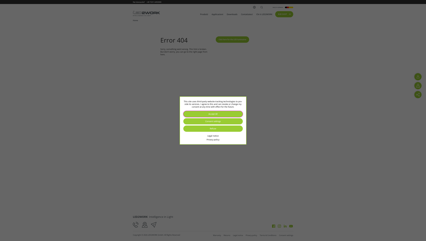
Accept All (213, 114)
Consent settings (213, 121)
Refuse (213, 128)
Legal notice (213, 135)
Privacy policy (213, 139)
